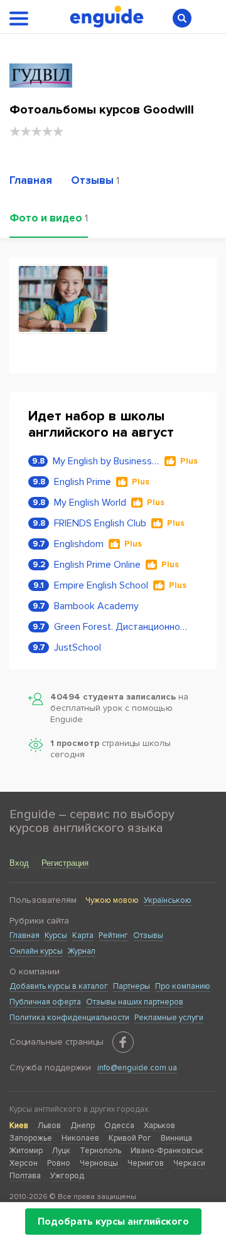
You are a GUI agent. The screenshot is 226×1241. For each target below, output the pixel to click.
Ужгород (67, 1176)
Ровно (58, 1163)
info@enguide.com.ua (137, 1068)
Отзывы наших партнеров (134, 1002)
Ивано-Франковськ (167, 1151)
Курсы (56, 935)
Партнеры (131, 986)
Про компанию (182, 986)
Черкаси (189, 1163)
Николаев (80, 1138)
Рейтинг (113, 935)
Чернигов (145, 1163)
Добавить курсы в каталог (58, 986)
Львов (49, 1126)
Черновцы (99, 1163)
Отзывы (148, 935)
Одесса (119, 1126)
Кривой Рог (130, 1138)
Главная (24, 935)
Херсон (23, 1163)
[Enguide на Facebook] (123, 1042)
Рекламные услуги (168, 1018)
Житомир (26, 1151)
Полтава (25, 1176)
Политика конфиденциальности (69, 1018)
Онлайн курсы (36, 951)
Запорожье (30, 1138)
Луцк (61, 1151)
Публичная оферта (45, 1002)
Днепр (82, 1126)
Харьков (159, 1126)
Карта (83, 935)
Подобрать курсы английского (113, 1221)
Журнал (81, 951)
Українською (167, 900)
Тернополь (100, 1151)
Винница (176, 1138)
